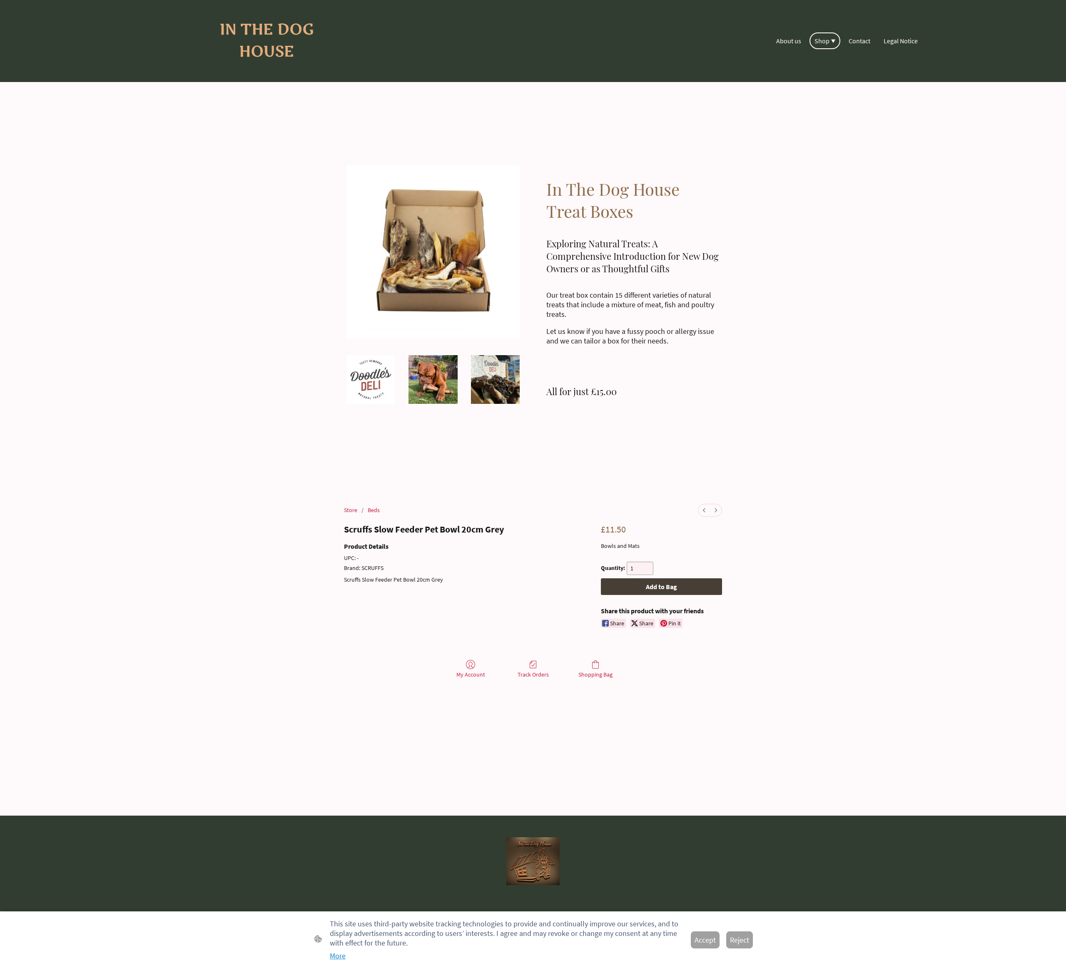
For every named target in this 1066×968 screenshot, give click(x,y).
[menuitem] (704, 510)
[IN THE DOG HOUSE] (266, 70)
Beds (374, 510)
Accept (705, 940)
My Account (470, 674)
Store (350, 510)
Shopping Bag (595, 674)
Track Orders (533, 674)
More (338, 956)
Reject (739, 940)
